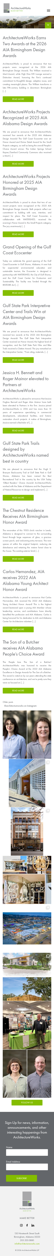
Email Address (13, 1161)
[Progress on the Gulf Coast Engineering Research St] (27, 977)
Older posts (8, 701)
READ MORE (18, 99)
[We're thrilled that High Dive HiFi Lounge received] (27, 783)
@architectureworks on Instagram (20, 705)
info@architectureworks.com (27, 1243)
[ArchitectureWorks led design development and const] (27, 880)
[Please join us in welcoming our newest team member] (27, 1074)
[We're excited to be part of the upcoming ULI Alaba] (27, 928)
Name (9, 1147)
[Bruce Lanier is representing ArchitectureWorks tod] (27, 1025)
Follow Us (27, 1102)
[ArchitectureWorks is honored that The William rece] (27, 831)
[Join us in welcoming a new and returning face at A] (27, 734)
